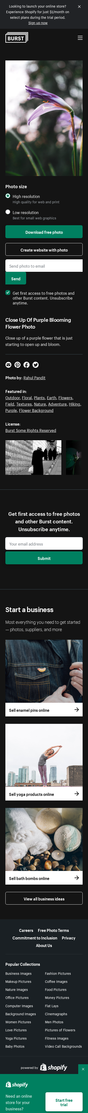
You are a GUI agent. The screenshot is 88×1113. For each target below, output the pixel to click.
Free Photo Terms (53, 930)
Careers (26, 930)
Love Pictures (16, 1029)
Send (16, 278)
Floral (27, 397)
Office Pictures (17, 997)
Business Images (18, 973)
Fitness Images (56, 1038)
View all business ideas (44, 898)
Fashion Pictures (58, 973)
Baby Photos (14, 1046)
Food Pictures (55, 989)
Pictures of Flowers (60, 1029)
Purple (11, 410)
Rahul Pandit (34, 377)
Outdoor (12, 397)
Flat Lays (51, 1005)
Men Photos (54, 1021)
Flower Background (36, 410)
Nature (40, 403)
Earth (51, 397)
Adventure (57, 403)
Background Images (20, 1013)
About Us (44, 945)
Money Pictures (57, 997)
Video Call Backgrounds (63, 1046)
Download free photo (44, 231)
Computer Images (19, 1005)
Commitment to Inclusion (34, 937)
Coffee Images (56, 981)
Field (9, 403)
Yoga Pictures (16, 1038)
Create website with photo (44, 249)
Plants (39, 397)
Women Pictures (18, 1021)
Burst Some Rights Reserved (30, 430)
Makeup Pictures (18, 981)
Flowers (65, 397)
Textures (24, 403)
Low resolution (26, 212)
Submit (44, 558)
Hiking (74, 403)
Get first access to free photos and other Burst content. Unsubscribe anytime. (44, 297)
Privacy (69, 937)
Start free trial (64, 1101)
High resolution (26, 196)
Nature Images (16, 989)
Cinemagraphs (56, 1013)
